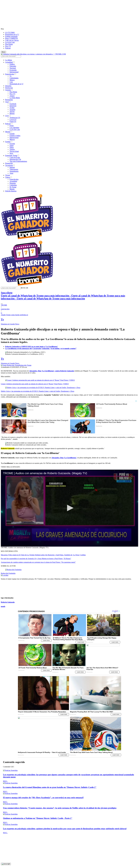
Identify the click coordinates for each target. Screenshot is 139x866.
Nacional (13, 68)
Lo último (8, 60)
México (12, 139)
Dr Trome (13, 187)
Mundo (7, 132)
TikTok (12, 111)
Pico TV (8, 46)
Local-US (13, 119)
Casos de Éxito (15, 157)
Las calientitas (14, 127)
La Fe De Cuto (15, 129)
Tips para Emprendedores (18, 161)
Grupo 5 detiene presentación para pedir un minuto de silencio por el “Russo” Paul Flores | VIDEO (35, 384)
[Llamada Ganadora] (27, 239)
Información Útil (15, 159)
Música (12, 80)
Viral (7, 102)
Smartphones (14, 171)
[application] (69, 508)
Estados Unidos (15, 135)
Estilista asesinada (11, 36)
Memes (12, 113)
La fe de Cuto (10, 42)
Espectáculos (9, 74)
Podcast (8, 48)
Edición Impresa (10, 191)
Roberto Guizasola (8, 602)
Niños (12, 147)
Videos (7, 177)
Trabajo (12, 149)
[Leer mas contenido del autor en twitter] (4, 575)
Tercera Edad (14, 151)
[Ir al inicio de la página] (6, 864)
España (12, 134)
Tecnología (9, 165)
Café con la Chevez (12, 40)
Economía (13, 70)
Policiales (13, 66)
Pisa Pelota (9, 44)
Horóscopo (9, 88)
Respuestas (9, 100)
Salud (11, 145)
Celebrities (13, 185)
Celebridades (14, 78)
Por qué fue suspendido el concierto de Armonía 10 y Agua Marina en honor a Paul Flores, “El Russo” (36, 558)
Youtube (12, 110)
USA (7, 116)
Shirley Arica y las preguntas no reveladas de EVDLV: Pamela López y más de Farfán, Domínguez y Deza (37, 391)
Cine (11, 82)
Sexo (11, 153)
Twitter (12, 108)
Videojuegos (14, 169)
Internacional (14, 72)
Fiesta (12, 126)
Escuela (12, 143)
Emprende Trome (11, 155)
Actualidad (9, 62)
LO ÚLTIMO (10, 32)
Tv (11, 76)
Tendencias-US (15, 118)
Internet (12, 167)
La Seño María (15, 98)
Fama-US (13, 121)
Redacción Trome (25, 365)
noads (3, 606)
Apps (11, 173)
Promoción (9, 163)
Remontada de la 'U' (12, 34)
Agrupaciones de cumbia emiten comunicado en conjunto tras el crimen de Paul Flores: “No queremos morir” (38, 562)
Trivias (7, 175)
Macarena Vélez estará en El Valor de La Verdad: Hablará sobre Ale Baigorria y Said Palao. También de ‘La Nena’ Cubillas (43, 555)
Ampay (12, 96)
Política (12, 64)
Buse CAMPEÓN (11, 38)
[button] (24, 288)
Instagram (13, 106)
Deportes (8, 86)
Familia (7, 142)
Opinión (8, 90)
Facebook (13, 104)
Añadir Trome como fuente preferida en (14, 315)
